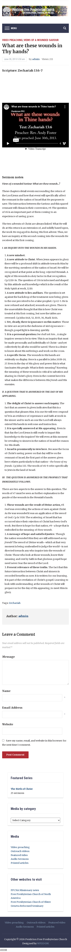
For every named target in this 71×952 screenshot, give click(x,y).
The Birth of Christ (22, 788)
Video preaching (12, 40)
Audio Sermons (20, 858)
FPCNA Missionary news (25, 890)
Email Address (12, 707)
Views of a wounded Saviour (41, 40)
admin (36, 59)
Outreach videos (20, 851)
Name (6, 691)
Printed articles (19, 862)
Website (7, 724)
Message (8, 656)
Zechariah (14, 603)
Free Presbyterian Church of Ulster (31, 901)
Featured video (19, 855)
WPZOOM (43, 943)
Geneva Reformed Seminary (27, 905)
